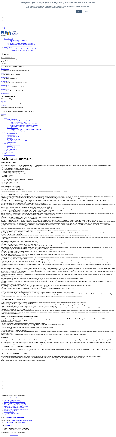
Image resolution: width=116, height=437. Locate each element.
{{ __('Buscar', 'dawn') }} (7, 57)
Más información (5, 69)
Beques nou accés (11, 142)
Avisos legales (7, 414)
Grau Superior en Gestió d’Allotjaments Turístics (16, 409)
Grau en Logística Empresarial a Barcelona (17, 40)
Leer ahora (3, 101)
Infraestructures (11, 146)
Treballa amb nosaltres (9, 155)
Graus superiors (8, 47)
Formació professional (12, 128)
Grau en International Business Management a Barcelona (21, 44)
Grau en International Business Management (15, 403)
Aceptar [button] (79, 11)
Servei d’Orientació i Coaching (14, 139)
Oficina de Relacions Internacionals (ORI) (17, 140)
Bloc (5, 153)
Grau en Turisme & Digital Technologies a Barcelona (20, 43)
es (4, 25)
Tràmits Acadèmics (11, 135)
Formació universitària (12, 119)
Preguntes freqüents (12, 148)
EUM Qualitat (7, 150)
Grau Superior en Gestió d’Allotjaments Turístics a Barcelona (22, 49)
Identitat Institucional (12, 149)
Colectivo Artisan (14, 398)
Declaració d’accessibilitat (10, 410)
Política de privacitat (9, 412)
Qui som (6, 143)
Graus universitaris (8, 39)
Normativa (9, 138)
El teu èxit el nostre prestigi (13, 145)
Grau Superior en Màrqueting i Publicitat (14, 407)
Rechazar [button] (86, 11)
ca (4, 27)
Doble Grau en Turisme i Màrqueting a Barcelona (19, 46)
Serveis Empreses (8, 152)
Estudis (5, 118)
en (4, 28)
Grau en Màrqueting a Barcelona (15, 41)
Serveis (5, 132)
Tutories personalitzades (13, 136)
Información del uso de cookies (11, 413)
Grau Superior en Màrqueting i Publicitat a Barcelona (20, 50)
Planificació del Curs (12, 133)
